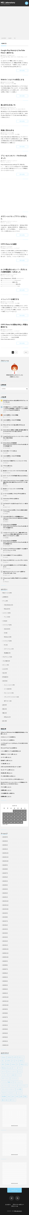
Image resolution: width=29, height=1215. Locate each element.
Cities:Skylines (7, 403)
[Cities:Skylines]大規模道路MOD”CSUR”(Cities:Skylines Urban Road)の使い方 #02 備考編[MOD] (15, 542)
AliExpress (7, 581)
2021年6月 (5, 925)
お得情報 (4, 597)
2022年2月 (5, 893)
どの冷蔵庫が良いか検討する (7, 793)
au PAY (15, 1057)
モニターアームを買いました (7, 769)
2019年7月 (5, 1017)
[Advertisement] (14, 21)
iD (13, 1060)
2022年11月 (5, 857)
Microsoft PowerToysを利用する (9, 748)
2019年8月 (5, 1013)
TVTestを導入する (7, 465)
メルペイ (19, 1093)
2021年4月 (5, 933)
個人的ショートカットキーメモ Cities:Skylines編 (15, 470)
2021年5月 (5, 929)
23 (18, 819)
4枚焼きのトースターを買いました (9, 754)
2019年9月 (5, 1009)
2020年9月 (5, 961)
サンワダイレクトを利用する (7, 740)
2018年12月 (5, 1045)
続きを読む (22, 70)
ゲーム (4, 600)
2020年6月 (5, 973)
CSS (3, 83)
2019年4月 (5, 1029)
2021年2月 (5, 941)
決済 (3, 681)
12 (4, 816)
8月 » (7, 824)
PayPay (13, 1064)
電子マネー (7, 439)
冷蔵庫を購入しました (6, 790)
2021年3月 (5, 937)
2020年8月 (5, 965)
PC (5, 411)
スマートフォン (9, 248)
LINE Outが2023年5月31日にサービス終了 (11, 766)
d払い (3, 1060)
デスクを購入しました (6, 787)
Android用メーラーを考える (10, 451)
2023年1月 (5, 849)
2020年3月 (5, 985)
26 (4, 822)
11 (24, 813)
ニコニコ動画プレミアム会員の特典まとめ (11, 751)
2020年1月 (5, 993)
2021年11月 (5, 905)
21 (11, 819)
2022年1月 (5, 897)
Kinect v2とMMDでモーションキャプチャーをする (15, 560)
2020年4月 (5, 981)
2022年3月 (5, 889)
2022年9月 (5, 865)
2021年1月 (5, 945)
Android (10, 246)
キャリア (4, 1071)
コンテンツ (14, 160)
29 (14, 822)
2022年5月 (5, 881)
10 (21, 813)
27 (7, 822)
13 (7, 816)
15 (14, 816)
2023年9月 (5, 837)
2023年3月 (5, 841)
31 (21, 822)
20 (7, 819)
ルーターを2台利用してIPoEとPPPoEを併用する (14, 493)
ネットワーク (5, 1085)
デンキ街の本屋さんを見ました (8, 776)
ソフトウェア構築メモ (7, 1082)
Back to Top (14, 1190)
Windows (6, 462)
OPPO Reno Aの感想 (9, 244)
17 (21, 816)
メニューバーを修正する (10, 299)
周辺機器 (6, 537)
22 (14, 819)
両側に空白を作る (7, 130)
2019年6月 (5, 1021)
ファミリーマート (22, 1085)
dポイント (21, 1057)
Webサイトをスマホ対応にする (12, 79)
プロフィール (14, 1206)
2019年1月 (5, 1041)
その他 (4, 621)
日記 (12, 275)
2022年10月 (5, 861)
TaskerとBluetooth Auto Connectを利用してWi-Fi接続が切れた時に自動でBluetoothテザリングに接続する (15, 482)
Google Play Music (6, 56)
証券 (3, 705)
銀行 (3, 721)
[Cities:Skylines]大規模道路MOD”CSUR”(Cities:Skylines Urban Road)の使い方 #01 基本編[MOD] (15, 444)
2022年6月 (5, 877)
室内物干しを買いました (6, 760)
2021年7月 (5, 921)
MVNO (8, 1064)
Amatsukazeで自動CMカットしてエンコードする (15, 460)
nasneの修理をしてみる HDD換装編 (11, 420)
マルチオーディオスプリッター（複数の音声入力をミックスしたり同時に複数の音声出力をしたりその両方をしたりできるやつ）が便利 (15, 534)
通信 (6, 495)
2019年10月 (5, 1005)
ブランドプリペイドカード (10, 697)
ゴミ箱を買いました (5, 763)
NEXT (26, 352)
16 (18, 816)
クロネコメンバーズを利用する (8, 737)
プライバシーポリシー (18, 1204)
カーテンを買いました (6, 757)
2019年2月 (5, 1037)
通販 (3, 713)
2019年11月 (5, 1001)
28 (11, 822)
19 (4, 819)
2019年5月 (5, 1025)
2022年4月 (5, 885)
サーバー (18, 1075)
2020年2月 (5, 989)
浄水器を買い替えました (6, 773)
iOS (5, 632)
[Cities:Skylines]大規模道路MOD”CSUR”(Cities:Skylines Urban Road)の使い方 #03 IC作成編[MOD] (15, 526)
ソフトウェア (7, 83)
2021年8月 (5, 917)
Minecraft (6, 426)
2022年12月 (5, 853)
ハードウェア (16, 248)
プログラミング (12, 107)
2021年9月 (5, 913)
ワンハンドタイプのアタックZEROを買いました (12, 779)
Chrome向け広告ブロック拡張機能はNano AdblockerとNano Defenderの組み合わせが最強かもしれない (15, 518)
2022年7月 (5, 873)
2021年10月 (5, 909)
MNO (3, 1064)
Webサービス (12, 55)
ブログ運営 (11, 82)
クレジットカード (8, 685)
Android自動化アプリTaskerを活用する (12, 555)
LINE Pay (21, 1060)
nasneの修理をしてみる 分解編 (10, 415)
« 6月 (3, 824)
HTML (6, 134)
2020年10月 (5, 957)
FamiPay (8, 1060)
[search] (27, 389)
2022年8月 (5, 869)
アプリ (20, 1068)
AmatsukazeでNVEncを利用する (11, 498)
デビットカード (7, 693)
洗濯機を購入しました (6, 796)
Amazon (4, 1057)
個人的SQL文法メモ (8, 105)
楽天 (13, 1096)
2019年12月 (5, 997)
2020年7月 (5, 969)
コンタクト (8, 1204)
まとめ (6, 477)
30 (18, 822)
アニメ (10, 160)
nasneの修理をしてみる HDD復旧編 (11, 456)
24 (21, 819)
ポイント (4, 665)
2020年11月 (5, 953)
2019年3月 (5, 1033)
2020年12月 (5, 949)
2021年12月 (5, 901)
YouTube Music (20, 56)
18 (24, 816)
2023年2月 (5, 845)
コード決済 (6, 689)
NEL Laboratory (8, 2)
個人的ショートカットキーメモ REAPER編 (13, 488)
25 (24, 819)
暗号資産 (4, 677)
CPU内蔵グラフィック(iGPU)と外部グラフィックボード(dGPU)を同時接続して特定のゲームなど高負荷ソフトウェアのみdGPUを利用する (15, 408)
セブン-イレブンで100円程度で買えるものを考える (15, 475)
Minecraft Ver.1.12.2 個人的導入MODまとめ (14, 425)
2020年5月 (5, 977)
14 (11, 816)
